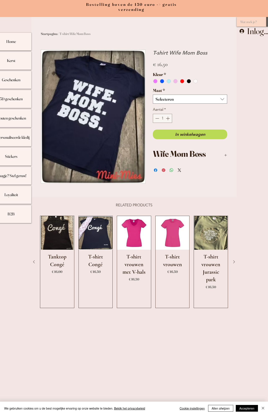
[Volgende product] (234, 261)
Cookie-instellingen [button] (192, 408)
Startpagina (49, 34)
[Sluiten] (262, 408)
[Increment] (168, 118)
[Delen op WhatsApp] (171, 170)
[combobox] (190, 99)
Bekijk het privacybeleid (129, 408)
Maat (159, 90)
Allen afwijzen (221, 408)
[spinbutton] (162, 118)
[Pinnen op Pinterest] (163, 170)
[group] (134, 262)
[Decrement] (156, 118)
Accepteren (246, 408)
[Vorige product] (33, 261)
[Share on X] (179, 170)
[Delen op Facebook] (155, 170)
